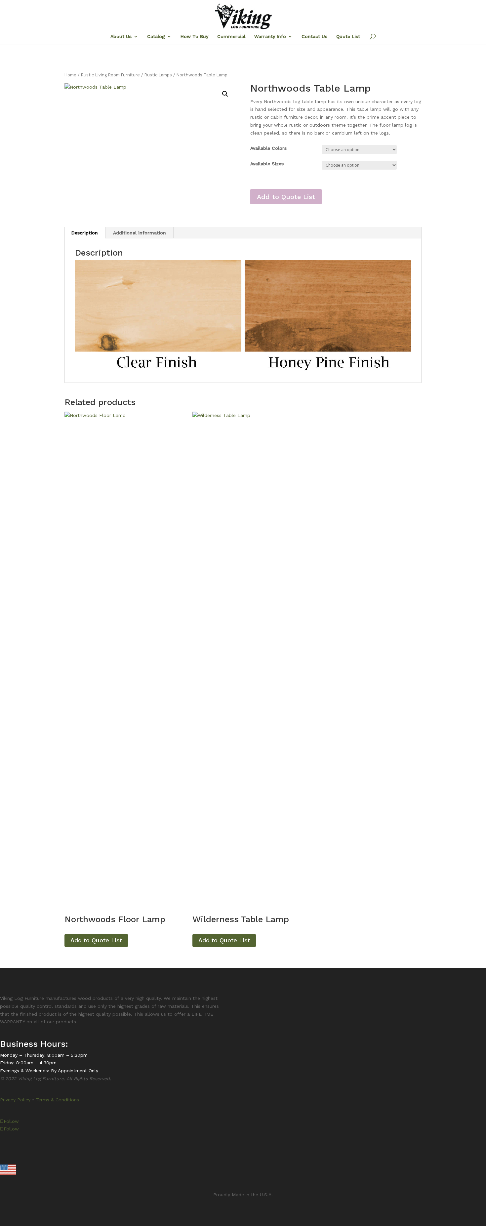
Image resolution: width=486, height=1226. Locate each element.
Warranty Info (270, 36)
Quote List (348, 36)
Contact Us (314, 36)
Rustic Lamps (158, 74)
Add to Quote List (286, 197)
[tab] (84, 232)
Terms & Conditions (57, 1099)
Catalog (156, 36)
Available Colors (268, 148)
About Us (121, 36)
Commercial (231, 36)
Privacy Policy (15, 1099)
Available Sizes (267, 163)
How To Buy (194, 36)
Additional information (139, 232)
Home (70, 74)
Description (84, 232)
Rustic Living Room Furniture (110, 74)
